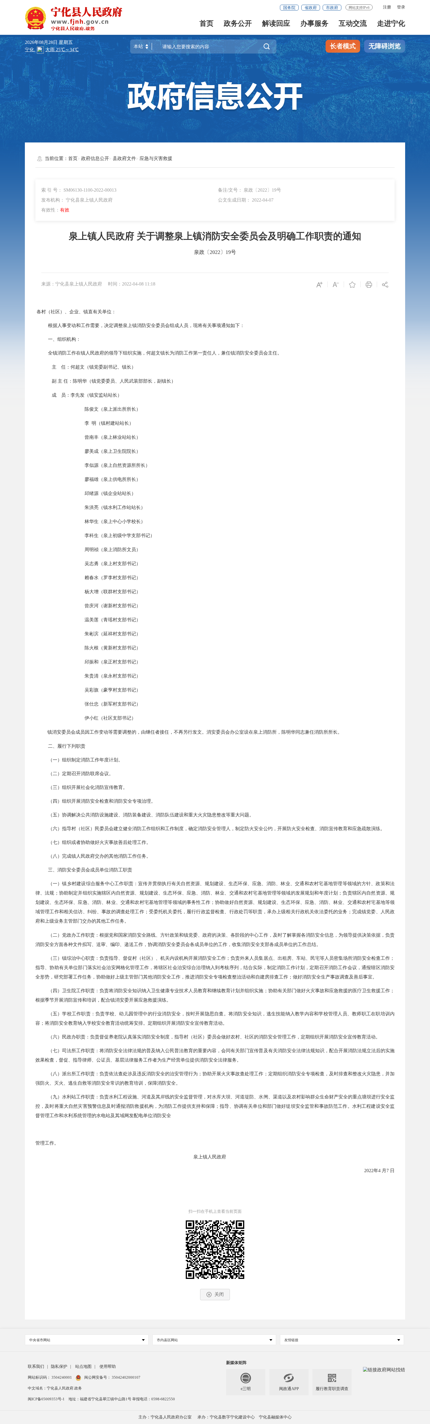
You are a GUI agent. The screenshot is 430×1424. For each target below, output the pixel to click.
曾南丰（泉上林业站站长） (113, 437)
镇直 (88, 311)
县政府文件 (124, 158)
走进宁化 (391, 23)
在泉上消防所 (263, 732)
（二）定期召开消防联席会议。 (80, 773)
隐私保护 (59, 1366)
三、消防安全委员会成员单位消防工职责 (90, 869)
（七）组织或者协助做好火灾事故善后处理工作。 (99, 842)
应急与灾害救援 (156, 158)
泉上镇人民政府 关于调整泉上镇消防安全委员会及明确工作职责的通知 (215, 236)
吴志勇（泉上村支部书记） (113, 563)
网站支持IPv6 (359, 8)
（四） (55, 990)
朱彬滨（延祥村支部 (106, 633)
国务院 (289, 8)
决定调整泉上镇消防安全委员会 (137, 325)
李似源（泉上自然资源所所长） (117, 465)
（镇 (89, 366)
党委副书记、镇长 (112, 366)
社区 (55, 311)
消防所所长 (326, 732)
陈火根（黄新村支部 (106, 647)
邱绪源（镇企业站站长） (110, 493)
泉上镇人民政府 (130, 1156)
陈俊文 (92, 409)
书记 (131, 591)
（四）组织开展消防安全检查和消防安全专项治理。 (102, 801)
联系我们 (36, 1366)
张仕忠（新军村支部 (106, 703)
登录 (401, 7)
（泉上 (106, 409)
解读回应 (276, 23)
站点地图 (83, 1366)
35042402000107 (125, 1377)
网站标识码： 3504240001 (50, 1377)
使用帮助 (107, 1366)
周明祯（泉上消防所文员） (113, 549)
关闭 (219, 1294)
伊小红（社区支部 (103, 718)
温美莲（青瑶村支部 (106, 619)
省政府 (311, 8)
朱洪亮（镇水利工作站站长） (115, 507)
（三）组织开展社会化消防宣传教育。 (88, 787)
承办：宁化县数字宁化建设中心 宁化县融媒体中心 (244, 1417)
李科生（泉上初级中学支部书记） (120, 535)
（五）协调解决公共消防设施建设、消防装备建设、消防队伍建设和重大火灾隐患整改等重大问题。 (151, 814)
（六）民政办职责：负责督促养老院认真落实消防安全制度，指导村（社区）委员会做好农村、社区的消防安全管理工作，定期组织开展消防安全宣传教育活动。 (214, 1036)
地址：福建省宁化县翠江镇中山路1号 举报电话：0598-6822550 (121, 1399)
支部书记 (126, 577)
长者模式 (343, 46)
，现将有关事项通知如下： (216, 325)
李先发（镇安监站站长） (96, 395)
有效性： (55, 209)
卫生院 (69, 990)
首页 (206, 23)
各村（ (44, 311)
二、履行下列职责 (66, 746)
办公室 (237, 732)
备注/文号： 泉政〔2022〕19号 (249, 190)
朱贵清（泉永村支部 (106, 675)
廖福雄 (92, 479)
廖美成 (92, 451)
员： (65, 395)
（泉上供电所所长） (120, 479)
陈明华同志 (293, 732)
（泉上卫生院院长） (120, 451)
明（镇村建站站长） (113, 423)
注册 (387, 7)
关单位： (106, 311)
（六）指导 (59, 828)
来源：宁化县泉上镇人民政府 (71, 283)
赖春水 (92, 577)
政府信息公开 (95, 158)
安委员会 (220, 732)
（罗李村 (108, 577)
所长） (134, 409)
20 (366, 1170)
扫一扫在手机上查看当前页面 (215, 1211)
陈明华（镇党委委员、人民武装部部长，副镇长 (122, 381)
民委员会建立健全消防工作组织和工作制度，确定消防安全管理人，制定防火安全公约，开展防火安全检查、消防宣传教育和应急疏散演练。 (240, 828)
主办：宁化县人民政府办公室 (165, 1417)
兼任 (309, 732)
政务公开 (238, 23)
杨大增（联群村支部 (106, 591)
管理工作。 (47, 1143)
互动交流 (353, 23)
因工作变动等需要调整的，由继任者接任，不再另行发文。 (146, 732)
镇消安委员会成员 (66, 732)
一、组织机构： (64, 339)
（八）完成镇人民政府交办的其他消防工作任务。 (99, 856)
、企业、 (74, 311)
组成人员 (179, 325)
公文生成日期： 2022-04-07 (246, 199)
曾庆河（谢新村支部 (106, 605)
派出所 (120, 409)
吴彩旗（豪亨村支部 (106, 689)
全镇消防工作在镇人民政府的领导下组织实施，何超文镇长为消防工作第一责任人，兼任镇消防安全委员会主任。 (165, 352)
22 (371, 1170)
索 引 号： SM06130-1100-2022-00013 (78, 190)
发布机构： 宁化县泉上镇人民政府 (77, 199)
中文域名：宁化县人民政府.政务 (55, 1388)
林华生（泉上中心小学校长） (115, 521)
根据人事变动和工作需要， (76, 325)
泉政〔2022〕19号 (215, 252)
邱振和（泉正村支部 (106, 661)
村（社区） (83, 828)
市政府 (332, 8)
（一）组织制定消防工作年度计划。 (85, 759)
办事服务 (314, 23)
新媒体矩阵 (236, 1363)
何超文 (77, 366)
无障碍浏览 (385, 46)
